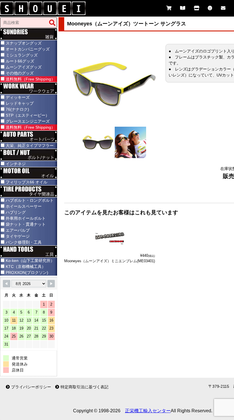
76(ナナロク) (17, 109)
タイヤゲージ (18, 236)
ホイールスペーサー (24, 206)
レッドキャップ (20, 103)
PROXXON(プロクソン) (27, 272)
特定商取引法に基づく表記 (84, 387)
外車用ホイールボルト (26, 218)
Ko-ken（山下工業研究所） (30, 260)
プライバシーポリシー (31, 387)
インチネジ (16, 163)
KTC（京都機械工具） (26, 266)
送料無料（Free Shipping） (30, 79)
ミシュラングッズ (22, 55)
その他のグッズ (20, 73)
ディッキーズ (18, 97)
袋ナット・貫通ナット (26, 224)
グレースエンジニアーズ (28, 121)
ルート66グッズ (20, 61)
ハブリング (16, 212)
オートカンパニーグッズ (28, 49)
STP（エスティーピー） (27, 115)
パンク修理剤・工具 (24, 242)
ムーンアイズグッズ (24, 67)
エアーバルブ (18, 230)
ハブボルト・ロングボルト (30, 200)
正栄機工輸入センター (148, 410)
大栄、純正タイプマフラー (30, 145)
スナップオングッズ (24, 43)
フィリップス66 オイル (26, 182)
